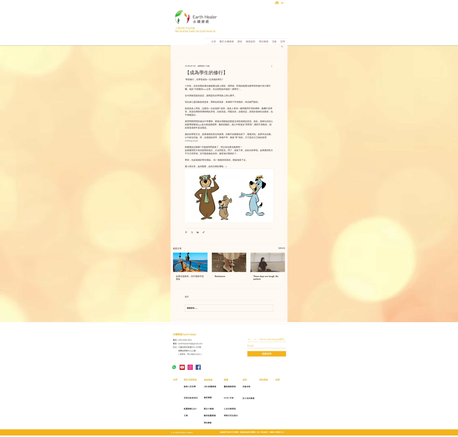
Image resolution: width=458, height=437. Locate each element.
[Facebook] (198, 367)
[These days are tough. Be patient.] (267, 262)
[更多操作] (271, 66)
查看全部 (281, 248)
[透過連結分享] (203, 232)
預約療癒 (207, 422)
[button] (227, 41)
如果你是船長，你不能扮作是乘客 (190, 277)
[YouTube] (182, 367)
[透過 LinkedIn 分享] (198, 232)
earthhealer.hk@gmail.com (190, 343)
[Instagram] (190, 367)
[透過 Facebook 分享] (186, 232)
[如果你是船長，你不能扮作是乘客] (190, 262)
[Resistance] (229, 262)
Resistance (220, 276)
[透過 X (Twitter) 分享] (192, 232)
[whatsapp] (174, 367)
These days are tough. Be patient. (265, 277)
